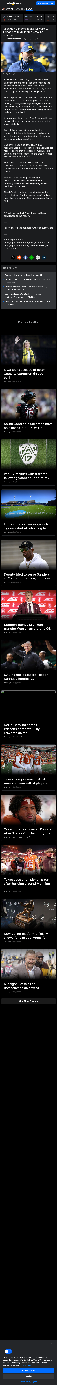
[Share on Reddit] (19, 257)
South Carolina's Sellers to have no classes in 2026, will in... (28, 426)
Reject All (28, 1376)
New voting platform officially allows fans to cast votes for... (26, 936)
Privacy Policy (26, 1365)
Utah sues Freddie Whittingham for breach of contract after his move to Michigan (24, 295)
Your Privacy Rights (28, 1382)
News (29, 9)
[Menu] (3, 3)
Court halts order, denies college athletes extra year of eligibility (28, 280)
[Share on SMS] (44, 257)
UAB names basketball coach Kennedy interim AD (26, 677)
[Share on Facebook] (25, 257)
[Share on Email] (38, 257)
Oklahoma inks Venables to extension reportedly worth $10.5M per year (26, 288)
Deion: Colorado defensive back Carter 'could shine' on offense (28, 302)
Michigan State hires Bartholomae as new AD (22, 986)
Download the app (46, 3)
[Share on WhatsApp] (31, 257)
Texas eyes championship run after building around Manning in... (27, 883)
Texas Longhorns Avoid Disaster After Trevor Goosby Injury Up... (28, 831)
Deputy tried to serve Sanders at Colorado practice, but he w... (28, 576)
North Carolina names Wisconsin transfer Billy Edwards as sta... (22, 729)
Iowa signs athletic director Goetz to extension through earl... (24, 373)
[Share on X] (13, 257)
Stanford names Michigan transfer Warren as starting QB (27, 627)
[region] (28, 1362)
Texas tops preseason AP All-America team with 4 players (26, 781)
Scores (20, 9)
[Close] (51, 1343)
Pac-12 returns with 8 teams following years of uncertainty (26, 476)
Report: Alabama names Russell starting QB (23, 275)
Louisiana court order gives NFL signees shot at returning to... (28, 526)
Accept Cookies (28, 1370)
